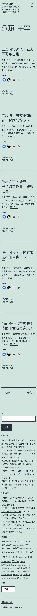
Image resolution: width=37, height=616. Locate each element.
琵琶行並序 (6, 561)
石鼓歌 (22, 562)
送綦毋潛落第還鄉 (26, 571)
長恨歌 (16, 574)
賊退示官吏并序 (5, 571)
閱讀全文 (10, 70)
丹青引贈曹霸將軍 (7, 542)
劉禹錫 (3, 545)
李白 (25, 552)
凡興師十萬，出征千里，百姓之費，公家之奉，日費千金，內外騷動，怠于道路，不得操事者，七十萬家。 (18, 484)
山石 (30, 548)
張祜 (12, 552)
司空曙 (14, 545)
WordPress (13, 607)
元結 (18, 542)
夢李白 (27, 545)
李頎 (31, 552)
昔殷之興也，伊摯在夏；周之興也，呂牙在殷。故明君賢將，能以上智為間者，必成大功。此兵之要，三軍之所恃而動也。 (18, 443)
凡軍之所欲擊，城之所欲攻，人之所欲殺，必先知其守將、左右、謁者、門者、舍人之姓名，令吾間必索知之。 (18, 454)
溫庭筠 (20, 557)
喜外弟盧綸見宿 (20, 545)
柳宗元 (15, 557)
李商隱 (18, 552)
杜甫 (9, 556)
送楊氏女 (18, 571)
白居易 (15, 561)
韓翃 (27, 578)
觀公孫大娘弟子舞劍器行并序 (8, 568)
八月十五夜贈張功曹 (25, 542)
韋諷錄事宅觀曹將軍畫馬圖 (8, 578)
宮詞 (21, 548)
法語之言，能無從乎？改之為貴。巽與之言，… (17, 186)
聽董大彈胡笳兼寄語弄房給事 (9, 565)
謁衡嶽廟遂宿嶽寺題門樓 (23, 568)
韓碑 (23, 578)
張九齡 (8, 552)
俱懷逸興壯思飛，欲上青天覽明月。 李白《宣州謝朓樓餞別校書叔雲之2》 (18, 501)
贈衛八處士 (12, 571)
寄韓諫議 (25, 548)
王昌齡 (24, 557)
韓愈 (19, 578)
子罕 (7, 94)
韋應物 (26, 574)
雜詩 (21, 574)
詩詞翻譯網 (7, 3)
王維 (29, 556)
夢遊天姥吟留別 (6, 548)
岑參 (3, 552)
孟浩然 (16, 548)
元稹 (15, 542)
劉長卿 (9, 545)
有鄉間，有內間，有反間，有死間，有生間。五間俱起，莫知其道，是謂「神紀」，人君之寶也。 (17, 474)
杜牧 (3, 557)
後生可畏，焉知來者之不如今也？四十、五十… (17, 257)
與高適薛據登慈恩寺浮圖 (24, 565)
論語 (11, 94)
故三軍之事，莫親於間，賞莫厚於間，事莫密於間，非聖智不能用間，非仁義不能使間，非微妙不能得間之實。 (18, 464)
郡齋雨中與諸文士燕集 (6, 574)
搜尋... (4, 413)
